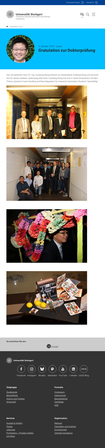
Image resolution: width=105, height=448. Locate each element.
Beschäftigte (12, 395)
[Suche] (87, 14)
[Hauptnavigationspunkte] (93, 14)
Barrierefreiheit (60, 398)
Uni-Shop (10, 436)
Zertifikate (59, 401)
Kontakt (54, 346)
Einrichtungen (60, 429)
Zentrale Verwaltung (63, 433)
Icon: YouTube (63, 369)
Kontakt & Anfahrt (14, 423)
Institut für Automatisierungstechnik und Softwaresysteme (7, 26)
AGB (56, 405)
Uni (73, 2)
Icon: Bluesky (42, 369)
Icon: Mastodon (52, 369)
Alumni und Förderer (15, 398)
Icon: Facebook (21, 369)
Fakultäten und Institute (65, 426)
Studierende (11, 392)
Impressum (59, 392)
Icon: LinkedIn (73, 369)
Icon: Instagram (31, 369)
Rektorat (58, 423)
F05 (90, 2)
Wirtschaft (11, 401)
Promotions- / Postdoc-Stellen (20, 433)
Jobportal (10, 429)
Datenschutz (60, 395)
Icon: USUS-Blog (84, 369)
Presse (9, 426)
